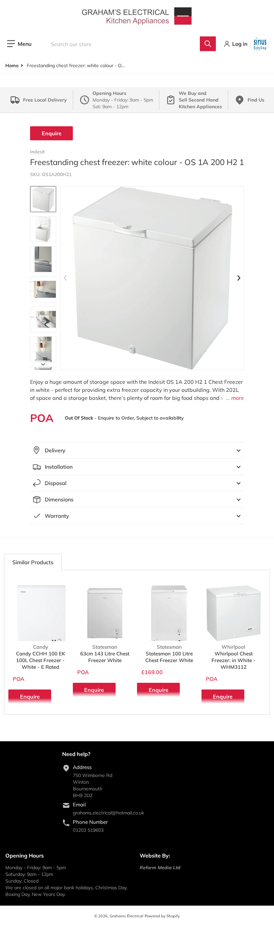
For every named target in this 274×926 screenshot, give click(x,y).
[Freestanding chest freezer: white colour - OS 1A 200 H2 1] (43, 199)
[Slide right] (43, 364)
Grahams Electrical (126, 916)
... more (235, 398)
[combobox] (129, 43)
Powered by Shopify (162, 916)
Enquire (51, 133)
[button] (19, 44)
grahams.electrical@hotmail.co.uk (108, 813)
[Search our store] (208, 43)
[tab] (33, 562)
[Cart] (261, 43)
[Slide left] (65, 278)
